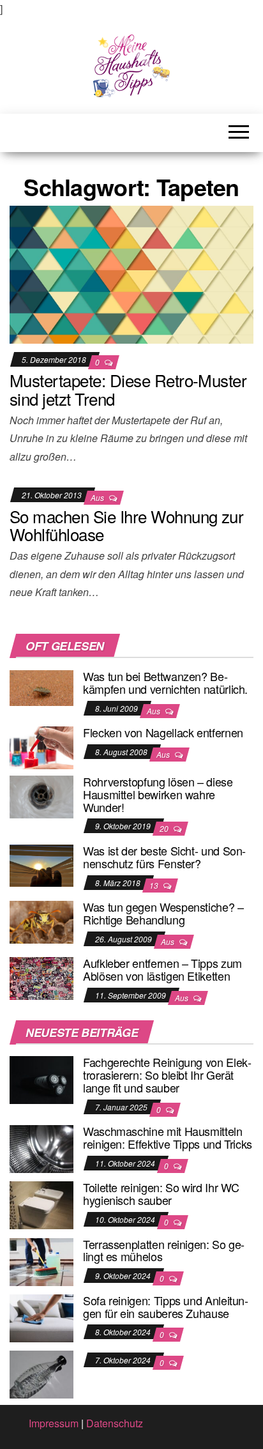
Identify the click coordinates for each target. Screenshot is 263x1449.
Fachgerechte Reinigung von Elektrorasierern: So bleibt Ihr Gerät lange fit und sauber (167, 1075)
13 (154, 885)
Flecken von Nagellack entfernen (163, 732)
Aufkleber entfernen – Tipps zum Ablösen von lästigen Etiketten (162, 969)
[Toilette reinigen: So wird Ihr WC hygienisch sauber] (41, 1204)
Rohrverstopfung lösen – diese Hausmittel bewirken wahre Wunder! (158, 794)
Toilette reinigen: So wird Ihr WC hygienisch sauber (161, 1193)
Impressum (54, 1423)
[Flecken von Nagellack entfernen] (41, 746)
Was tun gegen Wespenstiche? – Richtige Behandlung (163, 913)
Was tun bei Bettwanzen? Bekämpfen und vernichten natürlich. (165, 682)
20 (165, 828)
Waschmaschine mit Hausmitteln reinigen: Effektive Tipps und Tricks (167, 1137)
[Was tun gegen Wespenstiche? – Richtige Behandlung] (41, 921)
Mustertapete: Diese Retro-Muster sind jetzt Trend (128, 389)
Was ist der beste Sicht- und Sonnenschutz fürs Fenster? (164, 856)
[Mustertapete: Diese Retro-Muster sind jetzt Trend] (131, 273)
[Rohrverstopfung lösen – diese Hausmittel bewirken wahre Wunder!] (41, 795)
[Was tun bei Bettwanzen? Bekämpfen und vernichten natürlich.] (41, 686)
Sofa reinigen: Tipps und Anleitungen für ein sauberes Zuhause (165, 1306)
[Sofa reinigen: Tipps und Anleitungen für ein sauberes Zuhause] (41, 1317)
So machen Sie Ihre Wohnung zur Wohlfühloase (126, 525)
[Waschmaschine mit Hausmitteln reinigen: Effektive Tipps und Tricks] (41, 1147)
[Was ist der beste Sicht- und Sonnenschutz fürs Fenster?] (41, 864)
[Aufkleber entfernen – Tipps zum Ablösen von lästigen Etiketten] (41, 977)
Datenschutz (114, 1423)
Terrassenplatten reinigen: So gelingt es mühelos (163, 1250)
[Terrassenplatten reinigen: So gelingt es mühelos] (41, 1260)
